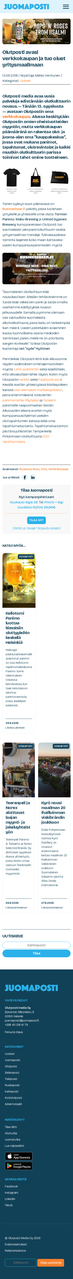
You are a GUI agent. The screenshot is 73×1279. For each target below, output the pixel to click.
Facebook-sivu (49, 379)
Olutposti (11, 1066)
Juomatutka (12, 1139)
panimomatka (13, 400)
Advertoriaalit (13, 1104)
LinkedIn (10, 1199)
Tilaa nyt (36, 520)
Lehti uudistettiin (26, 369)
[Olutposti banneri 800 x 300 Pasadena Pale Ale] (36, 31)
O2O (44, 469)
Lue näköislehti (14, 1146)
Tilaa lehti (11, 1127)
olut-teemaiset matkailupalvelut (37, 390)
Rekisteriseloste (15, 1250)
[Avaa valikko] (66, 7)
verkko (24, 379)
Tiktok (9, 1205)
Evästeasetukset (16, 1244)
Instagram (11, 1192)
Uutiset (25, 81)
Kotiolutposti (13, 1098)
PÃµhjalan (32, 400)
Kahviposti (11, 1091)
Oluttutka (11, 1133)
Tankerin (49, 400)
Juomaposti (12, 1060)
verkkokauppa (16, 116)
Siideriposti (12, 1072)
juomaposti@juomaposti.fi (22, 1020)
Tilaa (36, 953)
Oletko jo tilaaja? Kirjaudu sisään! (36, 528)
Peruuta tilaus (14, 1032)
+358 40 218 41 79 (16, 1025)
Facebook (11, 1186)
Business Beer (29, 469)
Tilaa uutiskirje (50, 1263)
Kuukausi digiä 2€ (24, 502)
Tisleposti (11, 1079)
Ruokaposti (12, 1085)
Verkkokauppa (58, 469)
